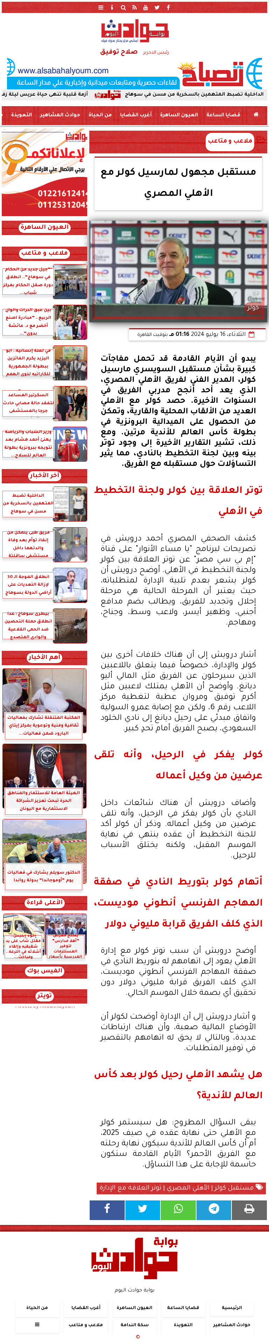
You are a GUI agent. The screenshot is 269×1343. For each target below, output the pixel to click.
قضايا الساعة (223, 115)
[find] (123, 7)
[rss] (134, 7)
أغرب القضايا (136, 115)
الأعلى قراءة (45, 903)
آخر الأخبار (44, 476)
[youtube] (145, 7)
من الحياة (100, 115)
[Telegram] (214, 1210)
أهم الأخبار (44, 658)
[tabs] (100, 7)
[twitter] (157, 7)
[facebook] (168, 7)
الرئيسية (232, 1308)
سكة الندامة (134, 1325)
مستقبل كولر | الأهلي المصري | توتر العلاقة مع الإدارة (177, 1188)
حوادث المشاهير (60, 115)
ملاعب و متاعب (230, 141)
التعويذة (21, 115)
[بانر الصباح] (134, 73)
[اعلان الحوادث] (44, 215)
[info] (112, 7)
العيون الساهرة (179, 115)
